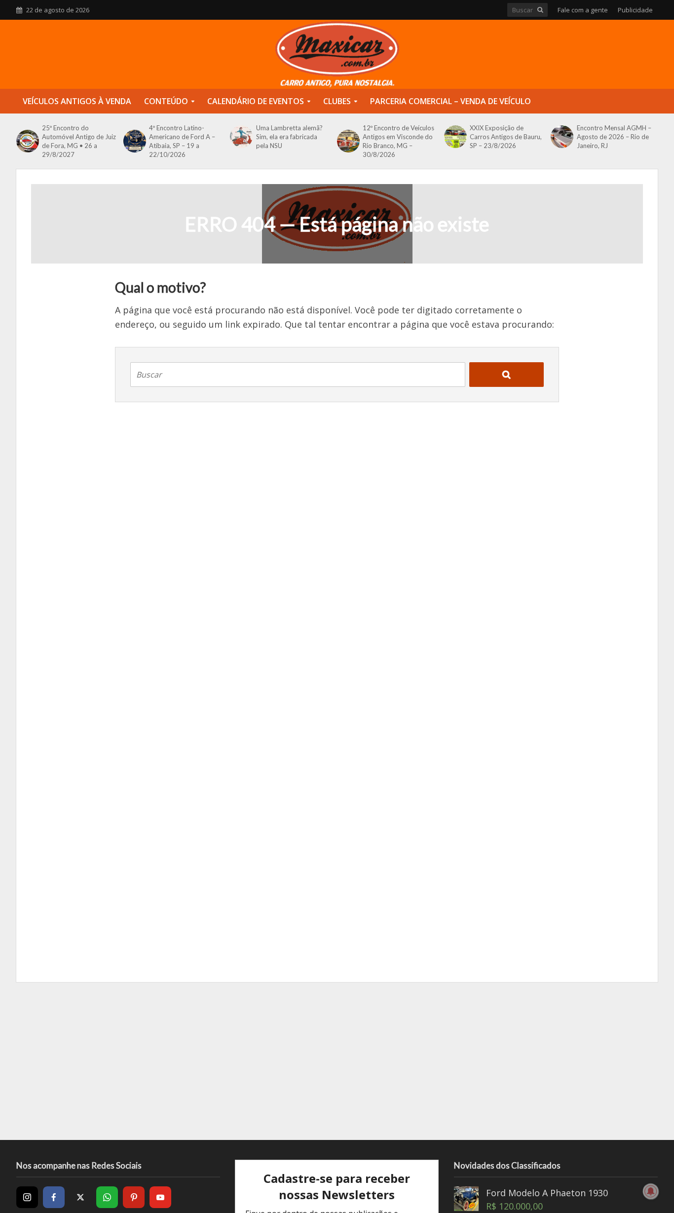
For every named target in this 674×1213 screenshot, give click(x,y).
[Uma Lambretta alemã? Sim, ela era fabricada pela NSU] (240, 136)
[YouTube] (160, 1197)
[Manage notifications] (651, 1191)
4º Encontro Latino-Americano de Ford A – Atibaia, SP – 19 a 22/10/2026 (182, 141)
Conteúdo (166, 101)
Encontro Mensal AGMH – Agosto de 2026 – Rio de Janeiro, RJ (614, 137)
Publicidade (635, 9)
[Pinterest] (134, 1197)
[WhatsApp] (107, 1197)
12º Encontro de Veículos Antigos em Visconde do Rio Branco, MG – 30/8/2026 (398, 141)
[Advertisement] (337, 1061)
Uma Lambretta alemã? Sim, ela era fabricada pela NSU (289, 137)
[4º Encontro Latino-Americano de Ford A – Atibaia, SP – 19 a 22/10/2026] (133, 141)
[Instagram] (27, 1197)
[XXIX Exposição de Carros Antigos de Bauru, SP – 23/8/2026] (454, 136)
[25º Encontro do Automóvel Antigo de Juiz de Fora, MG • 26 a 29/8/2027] (26, 141)
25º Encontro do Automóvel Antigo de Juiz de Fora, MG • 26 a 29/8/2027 (79, 141)
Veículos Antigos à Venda (77, 101)
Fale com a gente (583, 9)
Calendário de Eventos (255, 101)
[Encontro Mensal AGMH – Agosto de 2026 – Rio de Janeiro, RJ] (561, 136)
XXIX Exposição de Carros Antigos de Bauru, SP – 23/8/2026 (506, 137)
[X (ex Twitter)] (80, 1197)
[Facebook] (54, 1197)
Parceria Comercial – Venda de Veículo (450, 101)
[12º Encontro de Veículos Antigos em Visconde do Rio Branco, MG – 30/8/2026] (347, 141)
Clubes (337, 101)
